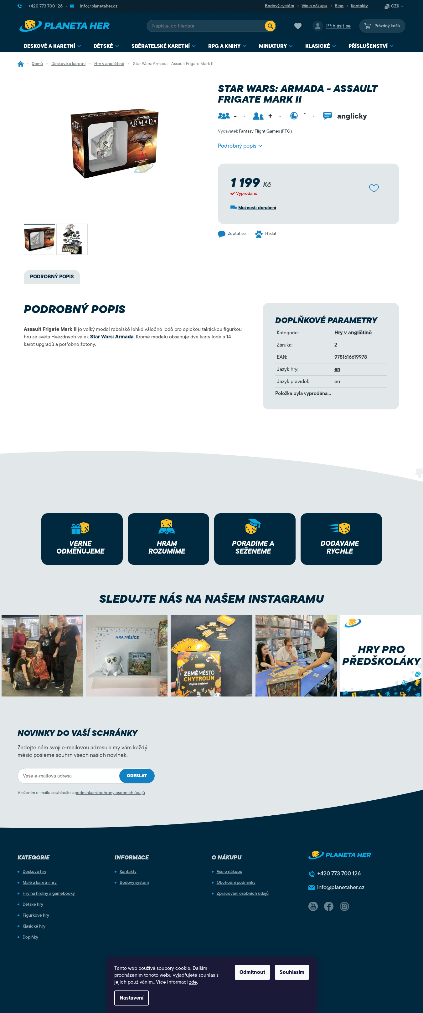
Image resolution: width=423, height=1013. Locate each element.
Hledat (270, 26)
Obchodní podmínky (236, 882)
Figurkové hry (36, 915)
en (337, 369)
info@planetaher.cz (340, 887)
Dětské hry (33, 904)
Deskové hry (34, 871)
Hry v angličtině (353, 333)
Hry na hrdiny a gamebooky (49, 893)
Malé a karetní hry (40, 882)
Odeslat (137, 775)
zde (193, 982)
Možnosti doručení (257, 207)
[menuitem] (52, 46)
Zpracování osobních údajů (243, 893)
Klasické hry (34, 926)
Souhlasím (292, 972)
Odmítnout (252, 972)
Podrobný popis (237, 145)
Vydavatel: (255, 131)
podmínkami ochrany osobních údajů (110, 792)
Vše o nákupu (314, 6)
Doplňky (30, 937)
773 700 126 (339, 873)
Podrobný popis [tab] (52, 277)
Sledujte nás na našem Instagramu (211, 599)
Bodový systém (279, 6)
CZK (395, 6)
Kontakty (359, 6)
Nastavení (131, 998)
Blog (339, 6)
